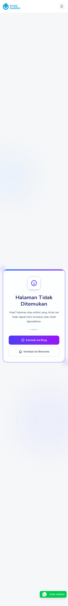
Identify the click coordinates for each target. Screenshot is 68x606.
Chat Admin (57, 594)
